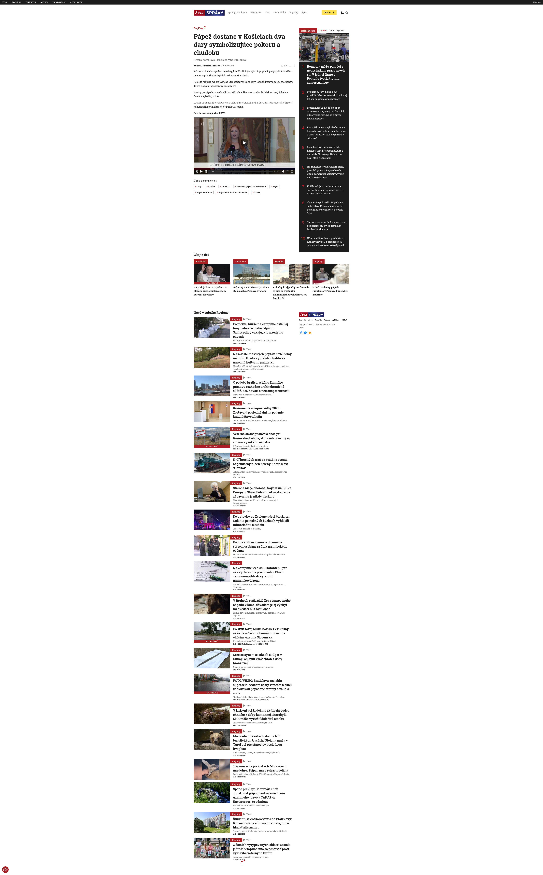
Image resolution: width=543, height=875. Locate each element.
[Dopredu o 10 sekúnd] (206, 171)
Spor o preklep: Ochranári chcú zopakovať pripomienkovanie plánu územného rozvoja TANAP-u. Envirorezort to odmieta (259, 795)
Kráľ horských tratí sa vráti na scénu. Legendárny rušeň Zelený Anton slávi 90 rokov (325, 190)
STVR (4, 2)
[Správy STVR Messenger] (305, 333)
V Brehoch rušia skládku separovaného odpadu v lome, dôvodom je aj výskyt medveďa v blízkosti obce (262, 604)
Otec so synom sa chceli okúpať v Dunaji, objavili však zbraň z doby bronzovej (257, 659)
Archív (44, 2)
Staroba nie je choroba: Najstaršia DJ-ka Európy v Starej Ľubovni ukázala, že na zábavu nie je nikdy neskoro (262, 492)
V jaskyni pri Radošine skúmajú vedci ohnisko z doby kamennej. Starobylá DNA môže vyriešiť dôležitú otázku (261, 714)
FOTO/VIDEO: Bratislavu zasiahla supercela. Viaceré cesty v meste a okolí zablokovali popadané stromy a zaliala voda (262, 686)
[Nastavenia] (287, 171)
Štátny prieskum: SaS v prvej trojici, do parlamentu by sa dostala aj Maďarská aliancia (327, 225)
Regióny (293, 12)
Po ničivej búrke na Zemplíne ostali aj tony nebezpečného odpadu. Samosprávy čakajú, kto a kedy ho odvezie (260, 330)
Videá (310, 320)
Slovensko (255, 12)
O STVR (344, 320)
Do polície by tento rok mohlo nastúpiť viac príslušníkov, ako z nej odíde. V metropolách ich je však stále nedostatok (325, 152)
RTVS (199, 65)
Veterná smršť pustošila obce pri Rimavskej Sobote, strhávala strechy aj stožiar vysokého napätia (261, 438)
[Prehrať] (201, 171)
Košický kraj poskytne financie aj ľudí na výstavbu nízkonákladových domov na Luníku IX (291, 293)
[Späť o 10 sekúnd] (197, 171)
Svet (267, 12)
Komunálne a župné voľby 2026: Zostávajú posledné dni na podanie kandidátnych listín (258, 412)
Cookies (301, 327)
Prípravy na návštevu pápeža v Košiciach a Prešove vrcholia (251, 289)
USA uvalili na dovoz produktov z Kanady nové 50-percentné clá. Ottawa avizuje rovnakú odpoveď (326, 242)
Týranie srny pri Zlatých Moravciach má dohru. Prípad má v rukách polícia (260, 768)
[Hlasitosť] (283, 171)
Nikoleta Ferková (211, 65)
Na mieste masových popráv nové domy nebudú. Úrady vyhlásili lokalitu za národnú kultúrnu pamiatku (262, 358)
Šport (304, 12)
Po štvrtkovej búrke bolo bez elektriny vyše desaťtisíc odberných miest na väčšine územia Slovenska (261, 633)
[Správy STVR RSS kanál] (310, 333)
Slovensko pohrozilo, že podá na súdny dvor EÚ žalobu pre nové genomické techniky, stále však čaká (325, 208)
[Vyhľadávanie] (346, 12)
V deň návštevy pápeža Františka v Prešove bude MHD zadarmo (330, 291)
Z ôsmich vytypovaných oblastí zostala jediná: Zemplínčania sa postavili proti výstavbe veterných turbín (261, 849)
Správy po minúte (237, 12)
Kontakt (537, 2)
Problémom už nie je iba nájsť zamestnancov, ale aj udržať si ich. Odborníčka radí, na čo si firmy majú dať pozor (326, 113)
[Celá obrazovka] (292, 171)
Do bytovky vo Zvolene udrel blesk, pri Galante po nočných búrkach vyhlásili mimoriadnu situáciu (261, 520)
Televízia (30, 2)
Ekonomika (279, 12)
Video (248, 319)
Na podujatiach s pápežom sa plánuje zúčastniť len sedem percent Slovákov (210, 291)
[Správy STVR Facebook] (301, 333)
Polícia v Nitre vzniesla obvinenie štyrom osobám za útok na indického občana (260, 546)
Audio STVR (76, 2)
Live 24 (327, 12)
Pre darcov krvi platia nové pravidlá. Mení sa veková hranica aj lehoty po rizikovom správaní (327, 95)
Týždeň (340, 30)
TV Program (59, 2)
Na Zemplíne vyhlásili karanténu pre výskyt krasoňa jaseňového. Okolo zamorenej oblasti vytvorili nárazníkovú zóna (325, 172)
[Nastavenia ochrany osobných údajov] (5, 869)
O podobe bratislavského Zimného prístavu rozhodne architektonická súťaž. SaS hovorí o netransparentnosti (261, 386)
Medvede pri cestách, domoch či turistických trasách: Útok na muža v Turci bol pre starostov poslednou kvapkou (260, 742)
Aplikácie (335, 320)
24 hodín (322, 30)
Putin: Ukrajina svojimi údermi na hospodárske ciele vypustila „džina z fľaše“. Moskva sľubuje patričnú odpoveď (326, 133)
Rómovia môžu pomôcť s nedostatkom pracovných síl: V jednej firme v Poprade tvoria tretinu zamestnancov (326, 74)
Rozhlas (16, 2)
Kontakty (302, 320)
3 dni (332, 30)
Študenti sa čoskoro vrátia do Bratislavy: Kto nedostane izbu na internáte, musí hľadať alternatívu (262, 823)
